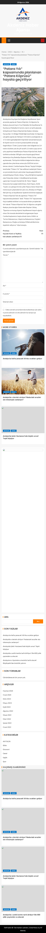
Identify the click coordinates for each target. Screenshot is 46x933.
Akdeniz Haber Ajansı (23, 27)
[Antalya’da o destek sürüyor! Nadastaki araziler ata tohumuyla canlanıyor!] (23, 381)
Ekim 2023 (7, 699)
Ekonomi (6, 749)
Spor (4, 761)
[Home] (4, 40)
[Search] (39, 40)
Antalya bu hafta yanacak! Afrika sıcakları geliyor (22, 359)
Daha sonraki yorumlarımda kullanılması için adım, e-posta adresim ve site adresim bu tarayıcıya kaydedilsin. (22, 312)
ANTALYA (6, 64)
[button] (9, 40)
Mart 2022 (7, 719)
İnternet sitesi (8, 302)
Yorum (6, 255)
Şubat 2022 (7, 723)
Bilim (5, 745)
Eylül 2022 (7, 707)
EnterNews (33, 928)
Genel (14, 64)
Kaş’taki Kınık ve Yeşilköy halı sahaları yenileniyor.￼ (12, 233)
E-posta (6, 294)
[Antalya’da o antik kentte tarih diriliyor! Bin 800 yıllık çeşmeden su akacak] (23, 898)
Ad (4, 286)
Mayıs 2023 (7, 703)
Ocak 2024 (7, 695)
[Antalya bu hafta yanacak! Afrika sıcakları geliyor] (23, 342)
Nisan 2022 (7, 715)
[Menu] (9, 40)
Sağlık (5, 757)
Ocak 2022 (7, 727)
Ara (6, 617)
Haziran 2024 (8, 691)
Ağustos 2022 (8, 711)
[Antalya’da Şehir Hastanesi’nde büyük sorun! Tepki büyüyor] (23, 420)
